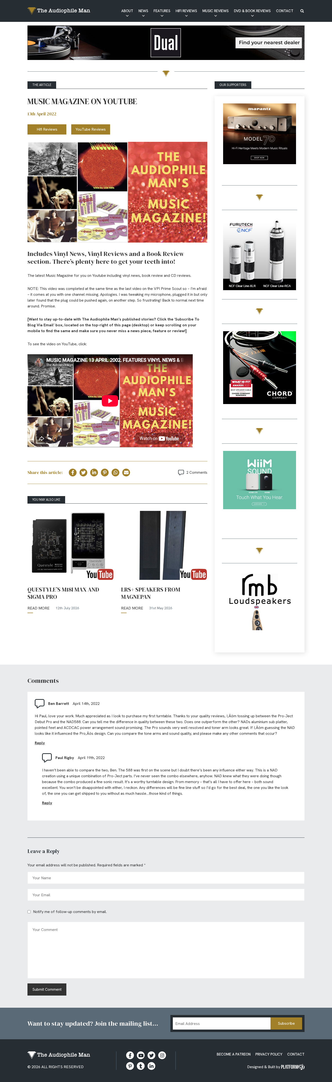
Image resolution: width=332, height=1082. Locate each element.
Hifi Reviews (186, 10)
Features (162, 10)
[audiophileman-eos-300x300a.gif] (259, 608)
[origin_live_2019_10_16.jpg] (259, 488)
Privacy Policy (268, 1054)
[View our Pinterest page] (130, 1066)
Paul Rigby (64, 757)
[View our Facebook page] (130, 1055)
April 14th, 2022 (86, 703)
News (143, 10)
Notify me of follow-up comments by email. (70, 911)
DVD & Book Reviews (252, 10)
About (127, 10)
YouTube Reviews (91, 129)
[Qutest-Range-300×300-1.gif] (259, 368)
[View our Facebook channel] (141, 1055)
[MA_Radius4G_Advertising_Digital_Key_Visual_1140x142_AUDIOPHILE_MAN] (166, 43)
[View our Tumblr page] (141, 1066)
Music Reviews (215, 10)
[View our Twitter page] (151, 1055)
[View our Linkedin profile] (151, 1066)
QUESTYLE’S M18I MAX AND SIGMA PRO (63, 593)
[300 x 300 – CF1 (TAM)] (259, 254)
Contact (284, 10)
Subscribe (286, 1023)
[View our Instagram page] (162, 1055)
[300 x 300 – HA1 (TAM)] (259, 140)
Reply (40, 742)
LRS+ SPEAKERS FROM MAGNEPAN (150, 593)
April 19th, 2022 (91, 757)
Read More (38, 608)
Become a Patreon (234, 1054)
